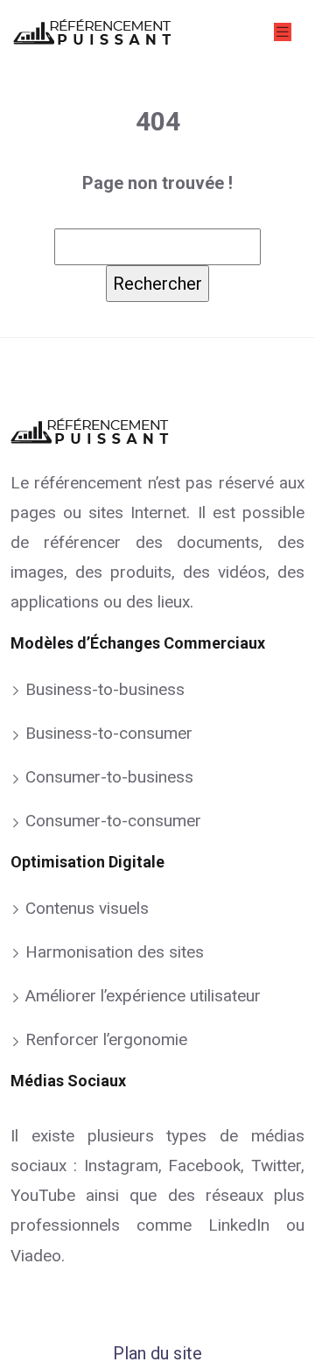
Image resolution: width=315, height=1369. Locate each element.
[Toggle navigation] (282, 32)
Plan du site (157, 1353)
